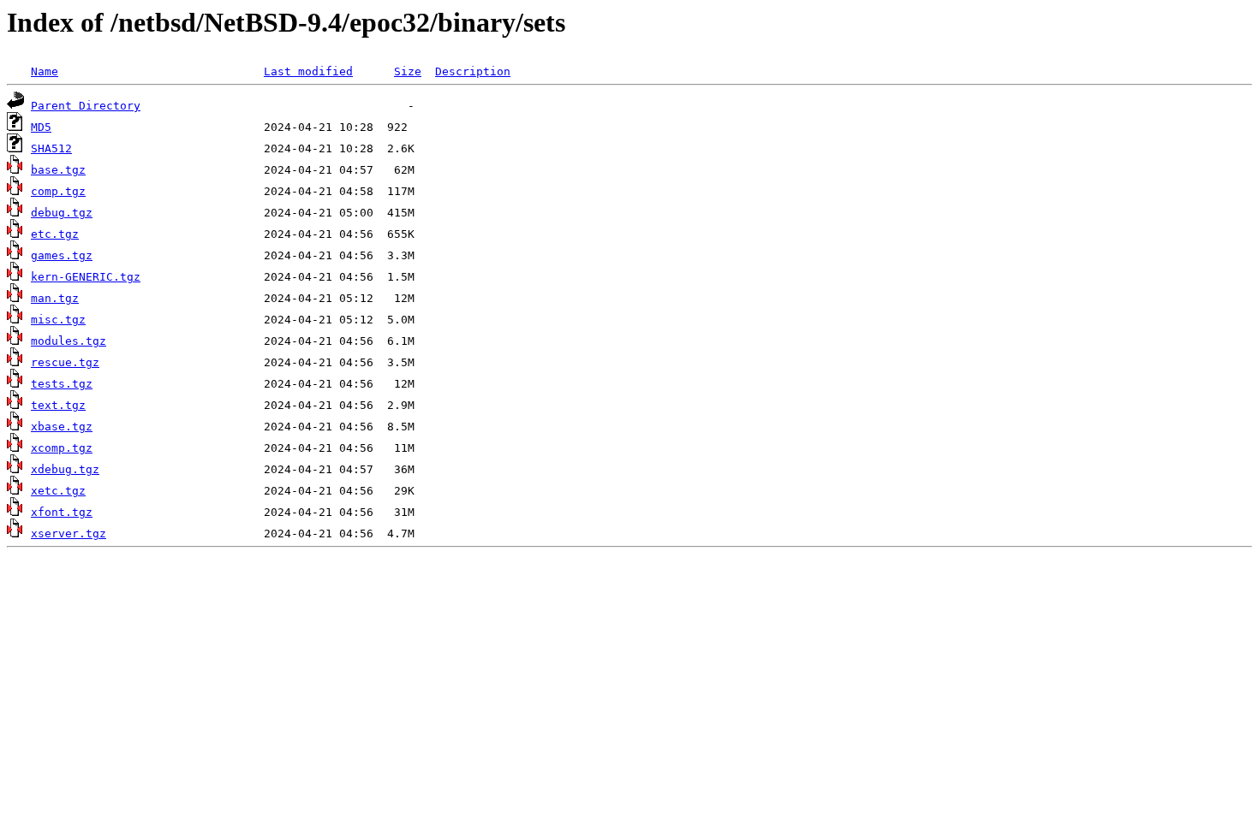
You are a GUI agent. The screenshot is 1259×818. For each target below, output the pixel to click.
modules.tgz (68, 341)
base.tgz (58, 169)
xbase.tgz (61, 426)
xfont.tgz (61, 512)
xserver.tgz (68, 533)
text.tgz (58, 405)
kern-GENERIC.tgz (85, 276)
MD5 (41, 127)
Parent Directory (85, 105)
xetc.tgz (58, 490)
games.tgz (61, 255)
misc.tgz (58, 319)
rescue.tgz (65, 362)
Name (44, 71)
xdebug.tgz (65, 469)
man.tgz (55, 298)
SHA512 (51, 148)
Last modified (308, 71)
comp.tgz (58, 191)
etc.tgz (55, 234)
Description (472, 71)
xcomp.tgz (61, 448)
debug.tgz (61, 212)
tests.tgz (61, 383)
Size (407, 71)
